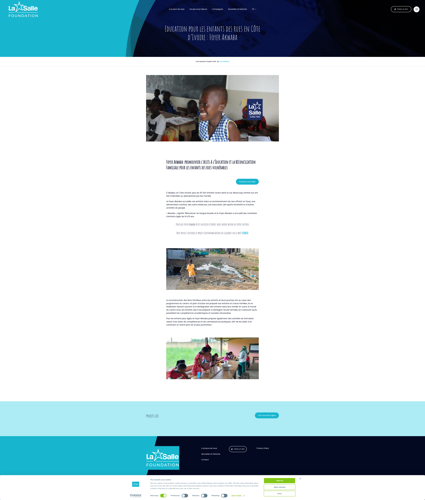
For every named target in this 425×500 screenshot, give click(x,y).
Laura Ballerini (224, 61)
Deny (280, 493)
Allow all (279, 481)
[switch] (185, 495)
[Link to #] (416, 9)
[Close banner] (300, 478)
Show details (237, 496)
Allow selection (280, 487)
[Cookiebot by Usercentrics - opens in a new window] (135, 495)
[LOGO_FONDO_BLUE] (162, 447)
